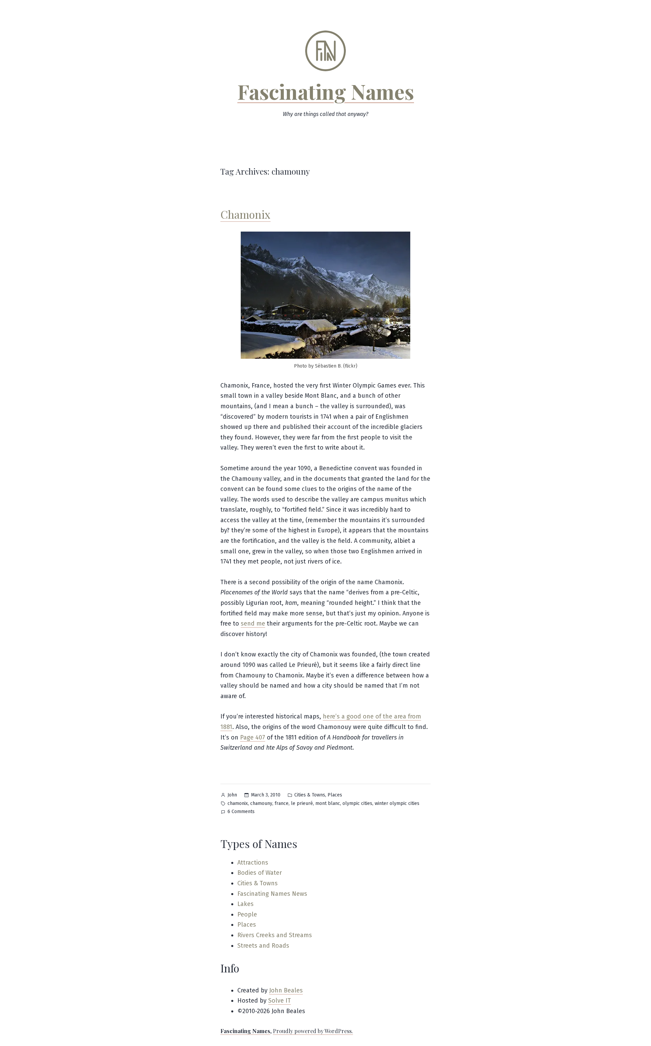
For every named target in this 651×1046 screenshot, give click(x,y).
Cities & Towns (309, 795)
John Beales (286, 990)
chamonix (238, 803)
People (247, 914)
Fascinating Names (325, 91)
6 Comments (241, 812)
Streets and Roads (263, 945)
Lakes (245, 904)
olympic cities (357, 803)
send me (253, 623)
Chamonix (245, 214)
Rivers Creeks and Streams (274, 935)
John (232, 795)
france (282, 803)
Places (335, 795)
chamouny (261, 803)
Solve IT (279, 1000)
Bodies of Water (259, 872)
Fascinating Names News (272, 893)
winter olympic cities (397, 803)
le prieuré (302, 803)
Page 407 (252, 737)
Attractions (252, 862)
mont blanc (327, 803)
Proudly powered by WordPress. (313, 1030)
